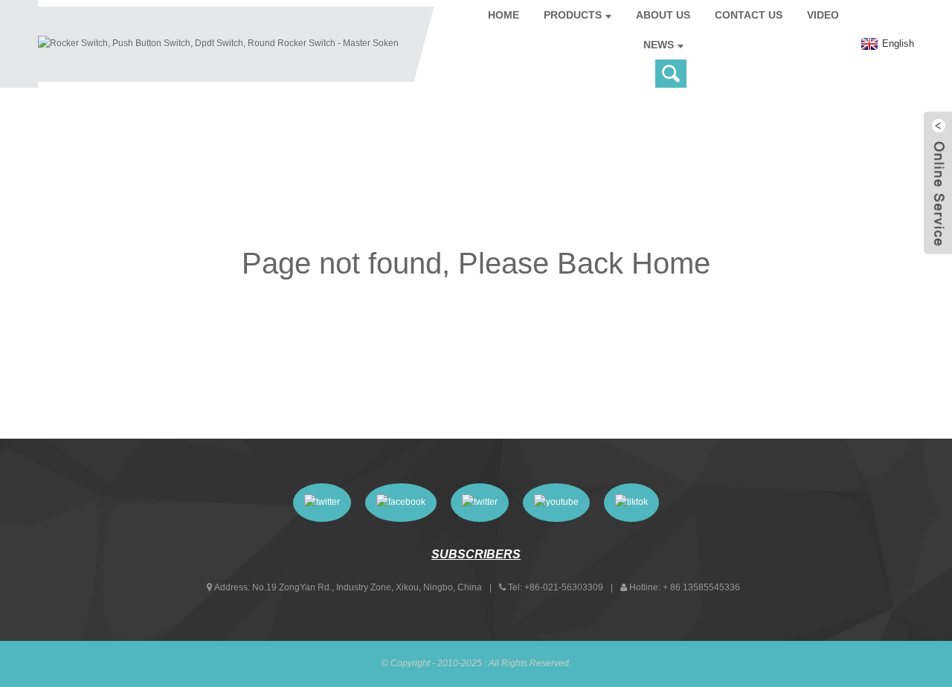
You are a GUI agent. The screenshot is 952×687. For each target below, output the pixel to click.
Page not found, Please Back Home (476, 263)
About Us (663, 15)
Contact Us (748, 15)
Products (573, 15)
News (658, 45)
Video (823, 15)
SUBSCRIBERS (476, 554)
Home (503, 15)
